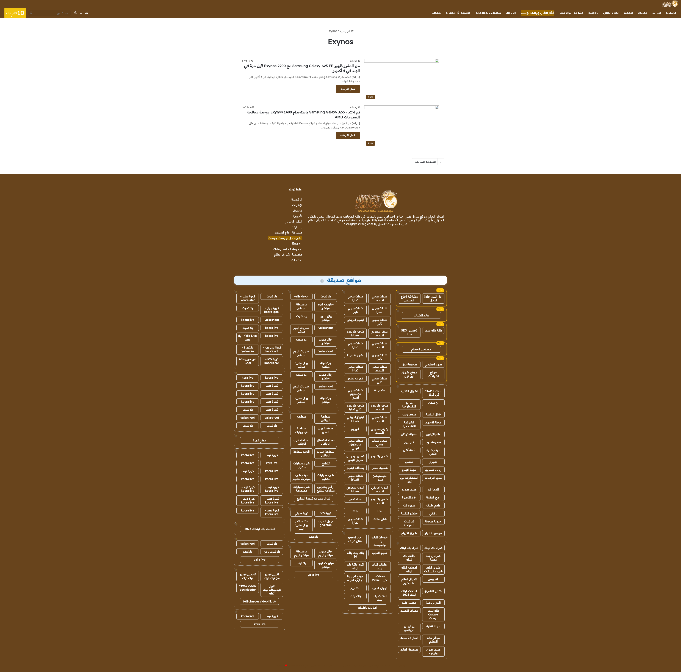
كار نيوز (409, 442)
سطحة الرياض (325, 418)
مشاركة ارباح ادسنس (409, 298)
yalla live (313, 575)
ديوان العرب (379, 588)
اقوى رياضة (433, 602)
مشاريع (355, 588)
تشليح (326, 463)
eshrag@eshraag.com (358, 224)
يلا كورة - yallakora (248, 349)
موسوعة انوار (433, 533)
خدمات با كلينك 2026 (379, 578)
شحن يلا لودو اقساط (355, 333)
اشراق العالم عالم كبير (409, 581)
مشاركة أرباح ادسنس (571, 12)
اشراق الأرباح (409, 533)
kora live (247, 377)
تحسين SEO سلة (409, 332)
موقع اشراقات (433, 374)
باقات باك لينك (409, 557)
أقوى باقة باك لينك (355, 566)
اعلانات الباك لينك (409, 569)
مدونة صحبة (433, 521)
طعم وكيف (433, 505)
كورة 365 (325, 513)
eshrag (353, 61)
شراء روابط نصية (433, 557)
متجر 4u (379, 390)
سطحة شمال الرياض (325, 441)
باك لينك (593, 12)
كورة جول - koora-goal (271, 310)
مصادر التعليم (409, 610)
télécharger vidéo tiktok (259, 601)
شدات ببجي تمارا (355, 298)
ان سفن (433, 402)
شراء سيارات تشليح (325, 477)
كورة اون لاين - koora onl (272, 349)
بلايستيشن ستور (380, 477)
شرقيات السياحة (409, 523)
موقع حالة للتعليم (433, 639)
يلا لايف (313, 536)
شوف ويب (409, 414)
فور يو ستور (355, 378)
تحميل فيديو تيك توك (248, 576)
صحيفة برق (409, 364)
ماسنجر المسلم (421, 349)
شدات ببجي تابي (355, 310)
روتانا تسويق (433, 469)
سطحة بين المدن (325, 430)
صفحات (436, 12)
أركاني (433, 513)
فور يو (355, 429)
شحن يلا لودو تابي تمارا (355, 407)
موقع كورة (259, 440)
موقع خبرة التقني (433, 452)
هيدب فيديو (409, 489)
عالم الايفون (433, 434)
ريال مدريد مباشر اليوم (325, 553)
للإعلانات (280, 665)
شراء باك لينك (433, 548)
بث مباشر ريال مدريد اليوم (301, 524)
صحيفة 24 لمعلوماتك (488, 12)
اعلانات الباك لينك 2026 (409, 592)
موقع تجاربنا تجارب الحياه (355, 578)
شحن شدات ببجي (379, 442)
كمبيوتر (642, 12)
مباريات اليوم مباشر (326, 306)
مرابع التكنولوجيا (409, 404)
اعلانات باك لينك (380, 597)
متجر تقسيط (355, 355)
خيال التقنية (433, 414)
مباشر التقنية (409, 513)
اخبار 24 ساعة (409, 638)
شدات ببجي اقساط (379, 298)
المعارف (433, 489)
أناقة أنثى (409, 450)
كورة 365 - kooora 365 (271, 361)
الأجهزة (628, 12)
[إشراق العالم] (669, 3)
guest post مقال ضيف (355, 539)
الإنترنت (656, 12)
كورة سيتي (301, 513)
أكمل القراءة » (347, 88)
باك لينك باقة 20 (355, 554)
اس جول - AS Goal (247, 361)
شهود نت (409, 505)
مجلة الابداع (409, 469)
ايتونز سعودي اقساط (379, 333)
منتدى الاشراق (433, 591)
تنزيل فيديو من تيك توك (272, 576)
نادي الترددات (433, 477)
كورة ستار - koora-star (247, 298)
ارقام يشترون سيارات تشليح (326, 488)
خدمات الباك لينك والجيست (379, 541)
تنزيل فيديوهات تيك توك (272, 589)
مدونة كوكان (409, 434)
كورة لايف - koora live (272, 488)
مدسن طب (409, 602)
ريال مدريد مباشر (325, 318)
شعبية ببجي (380, 468)
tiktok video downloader (247, 587)
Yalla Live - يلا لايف (247, 337)
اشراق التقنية (409, 391)
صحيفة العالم (409, 649)
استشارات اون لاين (409, 479)
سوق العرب (379, 553)
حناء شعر (355, 499)
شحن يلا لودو (379, 456)
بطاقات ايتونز (355, 468)
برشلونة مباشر (301, 306)
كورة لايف (272, 385)
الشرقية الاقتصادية (409, 424)
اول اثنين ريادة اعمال (433, 298)
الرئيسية (671, 12)
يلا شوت (325, 296)
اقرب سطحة (301, 451)
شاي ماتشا (380, 519)
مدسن (409, 461)
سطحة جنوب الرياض (325, 453)
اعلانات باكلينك (367, 607)
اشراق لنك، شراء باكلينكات (433, 569)
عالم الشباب (421, 315)
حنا (380, 511)
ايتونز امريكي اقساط (355, 419)
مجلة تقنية (433, 626)
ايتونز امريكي (355, 320)
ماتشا (355, 511)
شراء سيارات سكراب (301, 465)
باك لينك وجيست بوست (433, 614)
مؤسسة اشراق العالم (458, 12)
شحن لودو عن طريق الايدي (355, 458)
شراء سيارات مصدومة (301, 488)
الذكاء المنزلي (611, 12)
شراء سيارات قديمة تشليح (313, 498)
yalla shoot (301, 296)
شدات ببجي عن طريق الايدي (355, 393)
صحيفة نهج (433, 442)
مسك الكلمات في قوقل (433, 392)
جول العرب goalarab (326, 523)
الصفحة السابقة (425, 161)
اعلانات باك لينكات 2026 (260, 529)
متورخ (433, 461)
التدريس (433, 579)
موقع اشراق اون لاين (409, 374)
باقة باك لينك (433, 330)
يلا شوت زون (272, 551)
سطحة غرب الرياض (301, 441)
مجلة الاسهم (433, 422)
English (511, 12)
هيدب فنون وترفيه (433, 651)
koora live (247, 320)
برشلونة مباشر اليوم (301, 553)
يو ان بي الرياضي (409, 628)
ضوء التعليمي (433, 364)
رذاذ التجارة (409, 497)
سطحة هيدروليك (301, 430)
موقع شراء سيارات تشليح (301, 477)
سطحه (301, 416)
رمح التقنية (433, 497)
